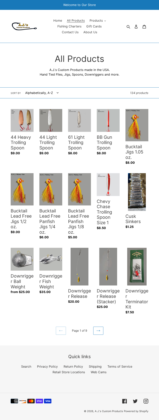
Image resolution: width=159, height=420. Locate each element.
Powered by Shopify (136, 411)
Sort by (16, 93)
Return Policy (73, 366)
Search (26, 366)
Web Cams (98, 372)
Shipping (95, 366)
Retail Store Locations (69, 372)
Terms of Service (119, 366)
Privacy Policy (47, 366)
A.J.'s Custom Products (109, 411)
